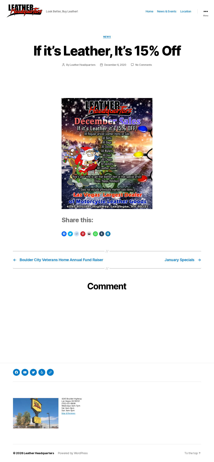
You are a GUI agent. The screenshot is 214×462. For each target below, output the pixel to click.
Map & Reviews (68, 413)
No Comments (143, 64)
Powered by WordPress (73, 453)
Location (185, 11)
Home (149, 11)
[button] (24, 11)
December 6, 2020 (115, 64)
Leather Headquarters (82, 64)
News (107, 36)
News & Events (166, 11)
